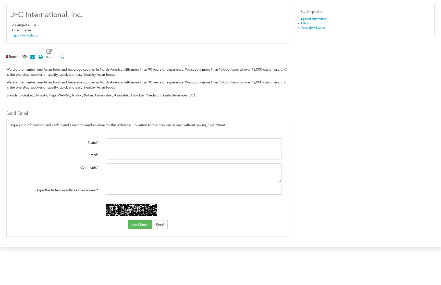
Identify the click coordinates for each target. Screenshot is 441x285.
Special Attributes (313, 19)
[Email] (32, 57)
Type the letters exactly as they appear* (67, 190)
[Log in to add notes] (49, 53)
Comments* (89, 167)
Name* (93, 142)
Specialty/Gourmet (314, 27)
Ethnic (305, 23)
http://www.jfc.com (25, 35)
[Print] (40, 57)
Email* (93, 155)
